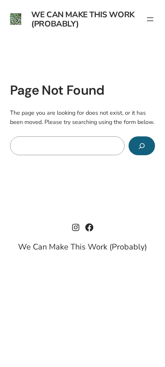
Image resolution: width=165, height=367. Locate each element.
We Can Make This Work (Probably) (83, 19)
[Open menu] (150, 19)
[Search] (142, 145)
